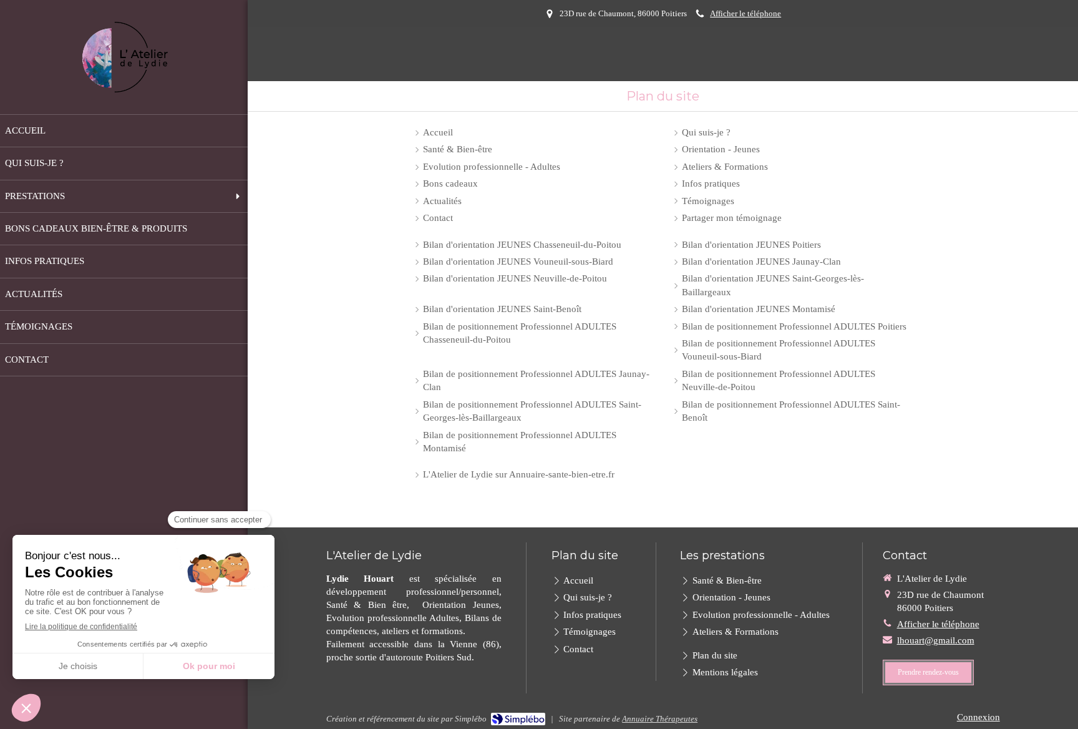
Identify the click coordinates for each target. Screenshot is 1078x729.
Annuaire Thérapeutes (659, 718)
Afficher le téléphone (745, 13)
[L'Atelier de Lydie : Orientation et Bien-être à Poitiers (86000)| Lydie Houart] (124, 57)
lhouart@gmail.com (935, 640)
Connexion (978, 717)
